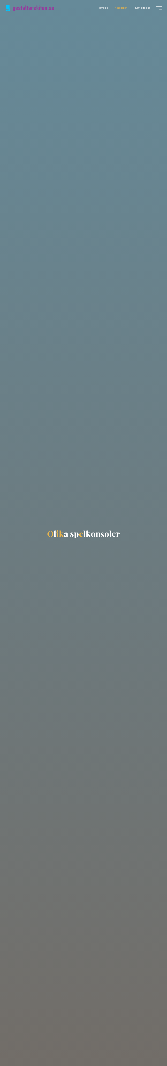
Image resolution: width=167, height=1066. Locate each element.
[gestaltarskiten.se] (30, 7)
